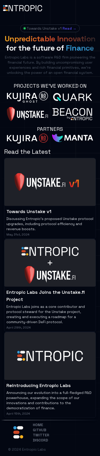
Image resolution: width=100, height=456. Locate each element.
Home (38, 425)
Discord (40, 440)
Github (39, 430)
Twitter (41, 435)
